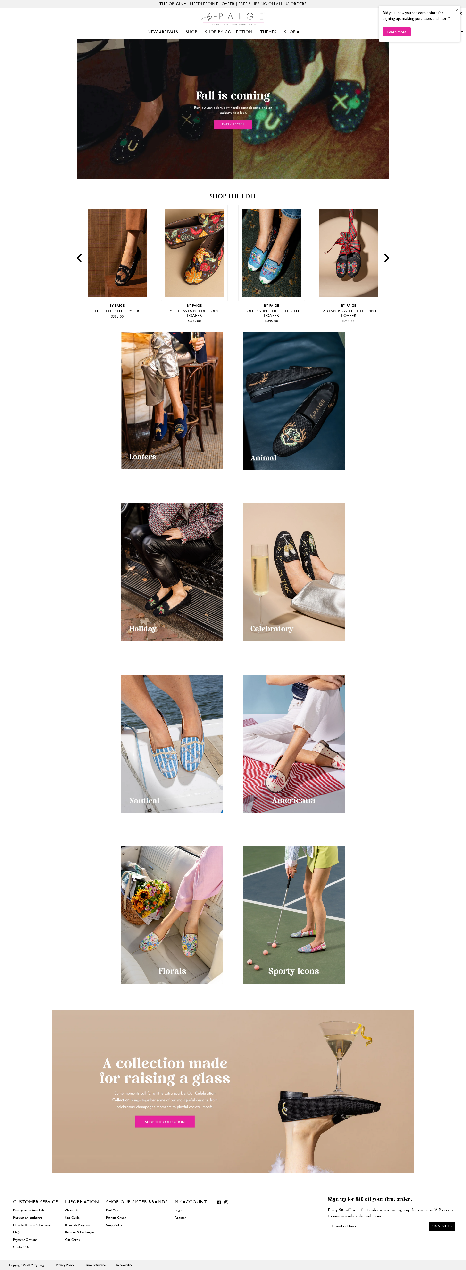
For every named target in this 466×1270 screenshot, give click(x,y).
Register (180, 1217)
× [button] (456, 10)
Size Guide (72, 1217)
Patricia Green (116, 1217)
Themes (268, 31)
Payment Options (25, 1240)
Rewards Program (77, 1225)
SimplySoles (114, 1225)
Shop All (294, 31)
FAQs (17, 1232)
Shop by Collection (228, 31)
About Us (71, 1210)
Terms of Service (95, 1265)
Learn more (396, 31)
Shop (191, 31)
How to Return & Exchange (32, 1225)
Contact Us (21, 1247)
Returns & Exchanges (79, 1232)
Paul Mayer (113, 1210)
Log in (179, 1210)
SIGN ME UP (442, 1226)
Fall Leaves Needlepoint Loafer (194, 313)
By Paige (117, 305)
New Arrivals (163, 31)
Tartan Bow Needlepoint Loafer (349, 313)
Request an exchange (27, 1217)
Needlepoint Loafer (117, 311)
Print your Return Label (29, 1210)
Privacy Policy (65, 1265)
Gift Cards (72, 1240)
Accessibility (124, 1265)
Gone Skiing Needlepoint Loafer (271, 313)
